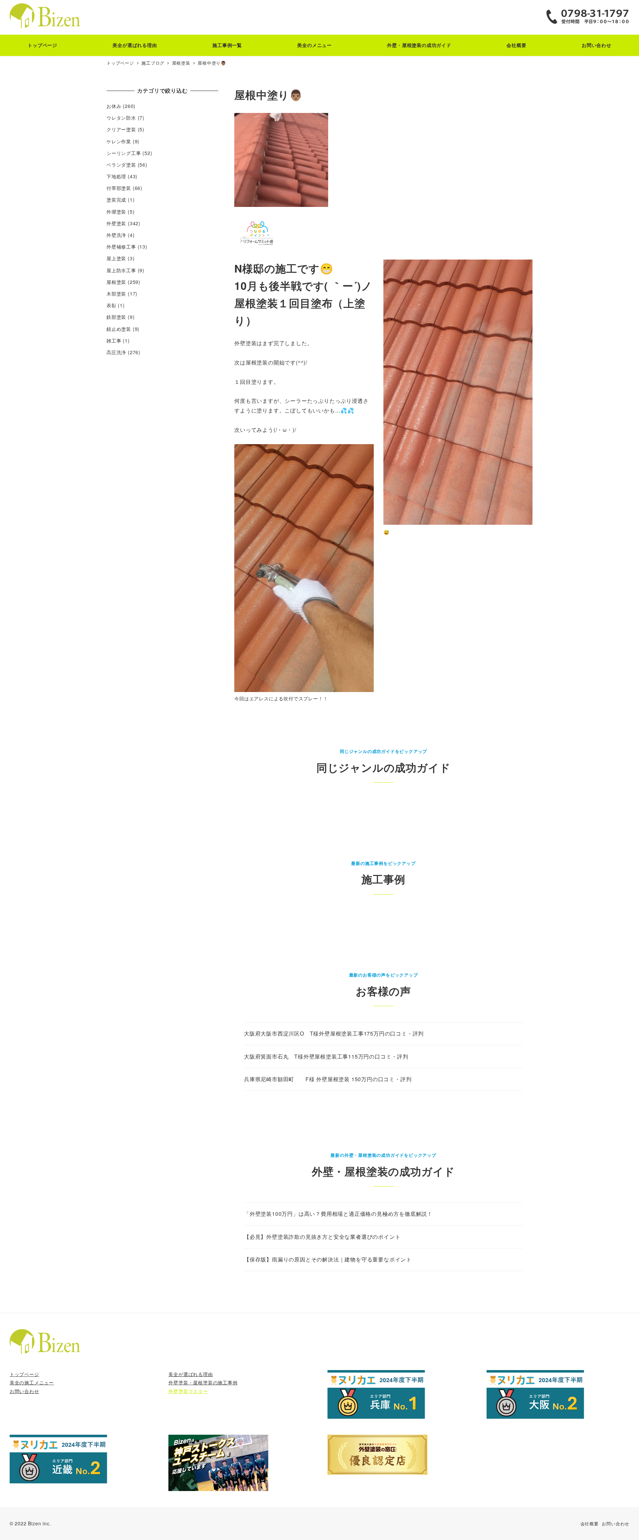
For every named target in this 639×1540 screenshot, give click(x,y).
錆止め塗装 (118, 329)
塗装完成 (116, 199)
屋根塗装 (116, 282)
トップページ (24, 1374)
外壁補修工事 (121, 246)
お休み (113, 106)
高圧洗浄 (116, 352)
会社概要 (589, 1523)
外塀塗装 (116, 211)
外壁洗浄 (116, 235)
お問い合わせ (24, 1391)
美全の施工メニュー (32, 1382)
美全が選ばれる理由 (190, 1374)
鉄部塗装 (116, 317)
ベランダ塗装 (121, 164)
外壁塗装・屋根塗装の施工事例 (202, 1382)
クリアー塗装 (121, 129)
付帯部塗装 (118, 188)
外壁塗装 (116, 223)
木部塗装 (116, 293)
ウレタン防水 (121, 117)
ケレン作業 (118, 141)
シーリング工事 (123, 153)
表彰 (111, 305)
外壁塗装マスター (188, 1391)
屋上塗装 (116, 258)
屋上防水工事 (121, 270)
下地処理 (116, 176)
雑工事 (113, 340)
